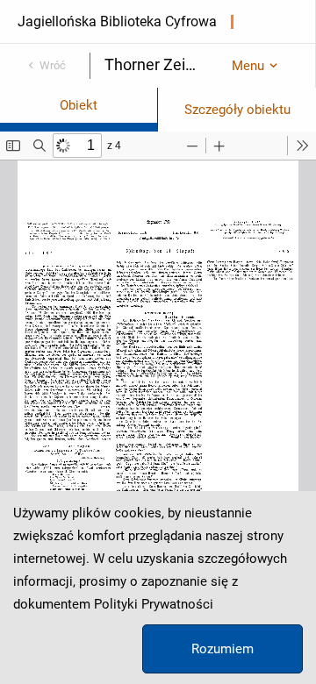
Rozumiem (222, 649)
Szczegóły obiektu (237, 110)
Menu (248, 66)
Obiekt (78, 105)
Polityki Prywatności (153, 604)
